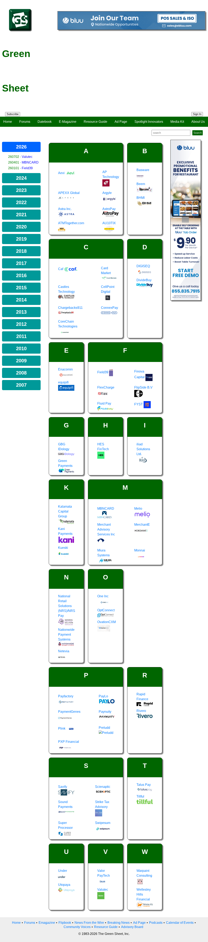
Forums (24, 121)
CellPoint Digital (107, 289)
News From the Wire (89, 922)
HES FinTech (103, 446)
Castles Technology (66, 289)
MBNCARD (30, 162)
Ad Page (121, 121)
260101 (13, 168)
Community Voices (77, 927)
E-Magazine (67, 121)
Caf (61, 269)
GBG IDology (63, 446)
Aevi (61, 173)
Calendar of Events (180, 922)
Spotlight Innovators (148, 121)
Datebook (45, 121)
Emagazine (47, 922)
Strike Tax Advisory (102, 804)
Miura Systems (103, 553)
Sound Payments (65, 804)
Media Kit (177, 121)
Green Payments (65, 463)
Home (7, 121)
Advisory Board (132, 927)
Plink (62, 728)
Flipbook (64, 922)
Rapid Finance (142, 696)
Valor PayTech (103, 873)
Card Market (106, 270)
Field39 (27, 168)
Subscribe (12, 114)
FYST (139, 404)
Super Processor (65, 825)
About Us (198, 121)
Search (197, 132)
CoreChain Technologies (67, 324)
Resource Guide (95, 121)
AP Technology (110, 174)
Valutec (27, 156)
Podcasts (155, 922)
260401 (13, 162)
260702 (13, 156)
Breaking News (118, 922)
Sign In (197, 114)
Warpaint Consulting (144, 873)
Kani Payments (65, 531)
